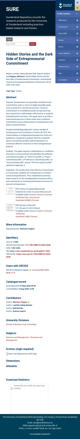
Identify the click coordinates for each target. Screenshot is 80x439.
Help (59, 73)
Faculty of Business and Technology (21, 324)
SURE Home (62, 20)
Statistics (61, 60)
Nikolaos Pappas (20, 302)
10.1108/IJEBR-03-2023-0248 (37, 245)
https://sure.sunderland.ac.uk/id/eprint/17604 (30, 251)
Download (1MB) (22, 216)
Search (60, 47)
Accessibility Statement (40, 434)
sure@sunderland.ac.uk (43, 423)
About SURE (62, 33)
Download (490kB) (23, 200)
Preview (35, 200)
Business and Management (17, 337)
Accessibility (62, 80)
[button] (7, 353)
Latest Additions (64, 53)
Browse (61, 40)
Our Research (63, 27)
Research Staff (63, 67)
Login (9, 39)
